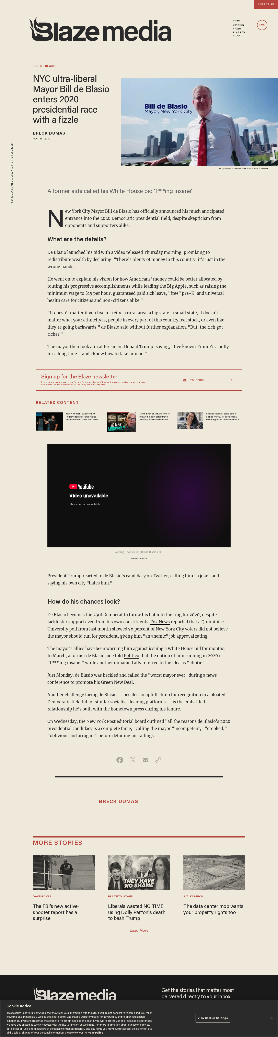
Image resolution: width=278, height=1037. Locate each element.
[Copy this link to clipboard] (158, 760)
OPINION (238, 25)
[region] (139, 1018)
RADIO (237, 29)
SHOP (236, 36)
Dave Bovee (42, 896)
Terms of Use (99, 382)
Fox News (160, 621)
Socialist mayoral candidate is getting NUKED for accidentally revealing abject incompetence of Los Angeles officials (222, 417)
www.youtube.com (139, 559)
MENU (262, 25)
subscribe (266, 4)
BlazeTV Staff (120, 896)
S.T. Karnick (193, 896)
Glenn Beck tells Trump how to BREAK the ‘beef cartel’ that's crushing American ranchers (154, 417)
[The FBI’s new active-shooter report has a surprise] (64, 872)
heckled (110, 675)
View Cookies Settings (213, 1018)
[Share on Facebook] (119, 760)
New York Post (101, 721)
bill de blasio (45, 66)
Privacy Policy (81, 382)
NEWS (236, 21)
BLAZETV (239, 33)
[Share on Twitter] (132, 760)
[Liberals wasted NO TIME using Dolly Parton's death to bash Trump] (139, 872)
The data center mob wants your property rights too (213, 909)
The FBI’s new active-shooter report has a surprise (56, 912)
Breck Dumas (49, 134)
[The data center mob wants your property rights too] (214, 872)
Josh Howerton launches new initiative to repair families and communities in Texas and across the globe (82, 417)
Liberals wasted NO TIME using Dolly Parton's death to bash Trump (136, 912)
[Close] (271, 1017)
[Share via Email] (145, 760)
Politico (131, 655)
